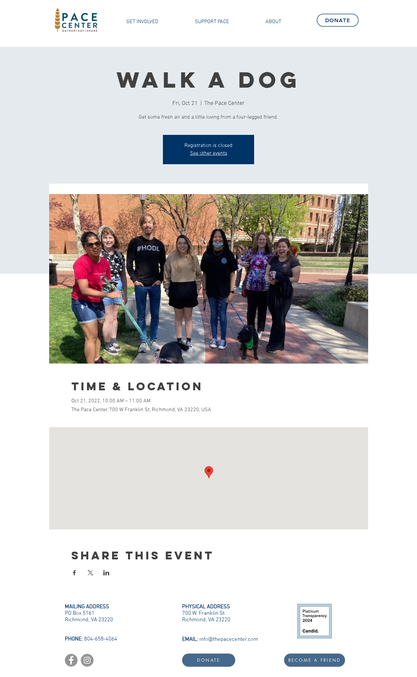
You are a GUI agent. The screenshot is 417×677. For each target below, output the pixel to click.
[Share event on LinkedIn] (106, 572)
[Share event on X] (90, 572)
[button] (142, 22)
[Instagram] (87, 660)
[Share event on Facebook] (74, 572)
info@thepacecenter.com (228, 639)
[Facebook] (71, 660)
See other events (208, 153)
